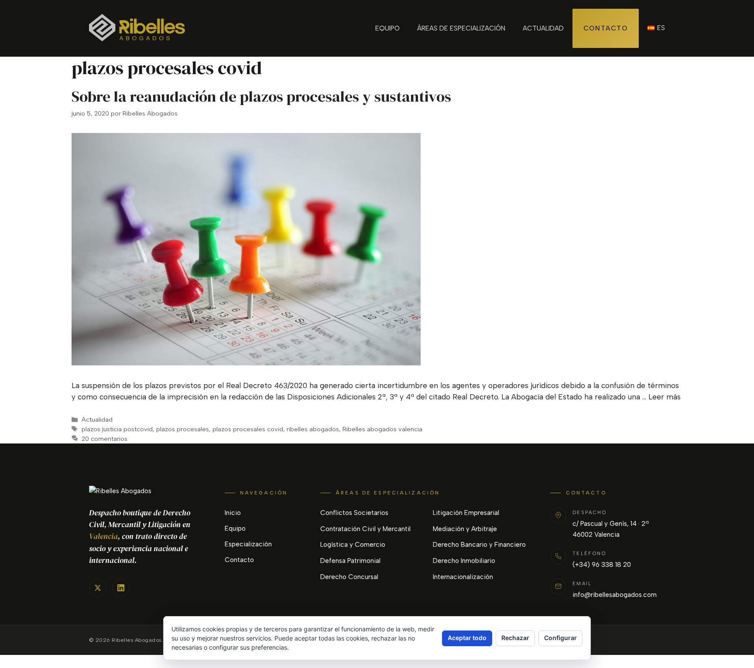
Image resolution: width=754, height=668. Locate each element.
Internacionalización (463, 577)
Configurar (560, 637)
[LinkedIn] (121, 587)
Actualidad (97, 419)
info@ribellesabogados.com (614, 595)
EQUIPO (387, 28)
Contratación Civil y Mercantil (365, 529)
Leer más (664, 396)
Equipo (235, 528)
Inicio (233, 513)
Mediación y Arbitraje (465, 529)
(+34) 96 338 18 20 (601, 565)
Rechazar (515, 637)
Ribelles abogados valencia (382, 429)
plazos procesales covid (247, 429)
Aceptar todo (467, 637)
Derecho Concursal (349, 577)
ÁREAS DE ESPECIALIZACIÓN (461, 28)
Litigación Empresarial (466, 513)
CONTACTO (605, 28)
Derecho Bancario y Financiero (479, 545)
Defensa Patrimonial (350, 561)
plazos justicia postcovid (117, 429)
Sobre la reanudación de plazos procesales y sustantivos (261, 96)
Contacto (239, 560)
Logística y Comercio (352, 545)
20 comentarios (104, 439)
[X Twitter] (97, 587)
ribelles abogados (313, 429)
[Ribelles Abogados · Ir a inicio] (146, 491)
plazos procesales (182, 429)
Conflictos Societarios (354, 513)
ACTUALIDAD (543, 28)
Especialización (248, 544)
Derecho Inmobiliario (464, 561)
